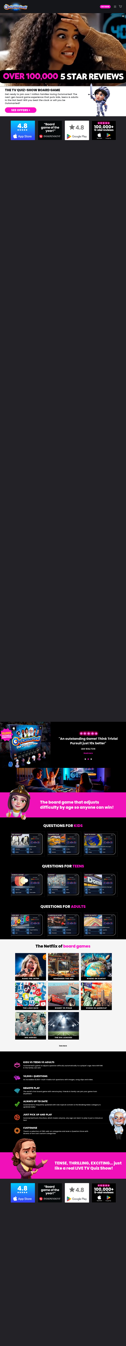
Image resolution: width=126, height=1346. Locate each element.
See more (63, 1046)
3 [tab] (91, 759)
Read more (88, 753)
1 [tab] (85, 759)
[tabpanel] (63, 130)
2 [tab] (88, 759)
